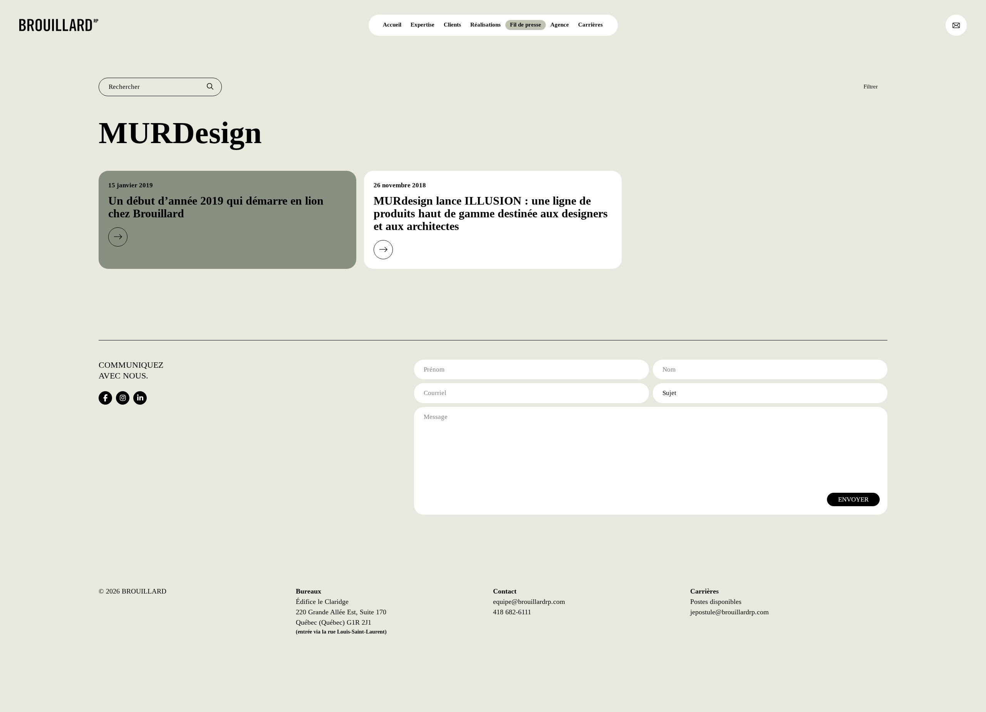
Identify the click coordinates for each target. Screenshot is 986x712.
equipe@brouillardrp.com (529, 601)
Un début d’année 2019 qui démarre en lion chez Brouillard (216, 207)
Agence (559, 25)
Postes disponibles (715, 601)
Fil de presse (525, 25)
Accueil (392, 25)
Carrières (590, 25)
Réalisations (485, 25)
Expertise (422, 25)
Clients (452, 25)
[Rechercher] (210, 86)
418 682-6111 (512, 612)
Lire (117, 237)
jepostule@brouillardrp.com (729, 612)
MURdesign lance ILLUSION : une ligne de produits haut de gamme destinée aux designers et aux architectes (491, 213)
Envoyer (853, 499)
